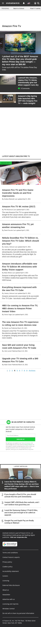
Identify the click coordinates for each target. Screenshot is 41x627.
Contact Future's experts (11, 557)
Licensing (6, 581)
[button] (38, 3)
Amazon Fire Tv (6, 163)
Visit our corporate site (18, 537)
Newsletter (6, 595)
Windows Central (9, 609)
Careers (5, 576)
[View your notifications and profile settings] (24, 3)
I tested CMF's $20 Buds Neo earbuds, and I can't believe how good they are (21, 503)
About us (6, 590)
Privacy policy (7, 562)
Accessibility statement (11, 571)
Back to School (18, 8)
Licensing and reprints (10, 604)
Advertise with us (9, 599)
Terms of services (26, 443)
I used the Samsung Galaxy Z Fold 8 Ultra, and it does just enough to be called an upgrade (21, 512)
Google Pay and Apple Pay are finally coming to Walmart (19, 522)
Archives (32, 371)
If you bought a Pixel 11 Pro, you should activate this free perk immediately (20, 495)
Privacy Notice (28, 444)
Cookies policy (7, 567)
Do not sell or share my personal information (18, 613)
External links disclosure (11, 585)
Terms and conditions (10, 553)
